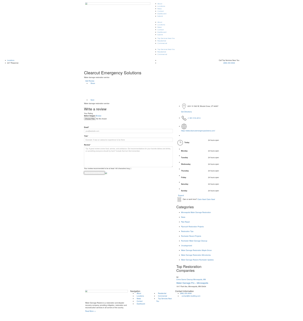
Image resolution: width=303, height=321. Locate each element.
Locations (161, 6)
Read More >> (90, 311)
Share (92, 83)
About (159, 4)
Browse (98, 116)
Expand (181, 195)
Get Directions (186, 111)
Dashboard (161, 14)
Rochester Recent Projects (191, 236)
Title (86, 136)
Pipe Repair (185, 222)
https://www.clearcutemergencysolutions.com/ (198, 130)
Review (87, 145)
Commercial (162, 43)
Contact (160, 11)
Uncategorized (186, 245)
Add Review (89, 81)
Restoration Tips (187, 231)
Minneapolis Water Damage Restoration (196, 212)
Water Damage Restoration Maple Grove (196, 250)
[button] (185, 19)
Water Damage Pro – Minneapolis (192, 282)
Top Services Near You (166, 38)
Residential (161, 41)
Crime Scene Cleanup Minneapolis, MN (191, 279)
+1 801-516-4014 (194, 118)
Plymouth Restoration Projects (192, 226)
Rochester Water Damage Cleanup (194, 241)
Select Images (89, 116)
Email (86, 127)
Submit (160, 16)
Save (92, 100)
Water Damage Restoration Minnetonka (196, 255)
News (159, 9)
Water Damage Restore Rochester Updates (197, 260)
